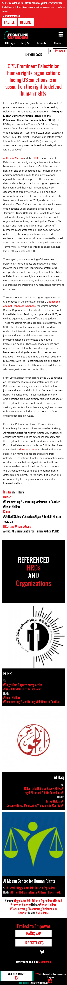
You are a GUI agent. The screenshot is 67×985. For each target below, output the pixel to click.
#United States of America (18, 516)
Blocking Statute (28, 449)
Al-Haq (7, 158)
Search (57, 43)
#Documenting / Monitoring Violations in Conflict (31, 502)
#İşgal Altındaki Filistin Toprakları (32, 901)
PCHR (36, 158)
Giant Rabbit (44, 962)
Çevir (62, 51)
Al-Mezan (17, 158)
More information (11, 16)
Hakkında (41, 43)
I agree (9, 22)
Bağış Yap (25, 43)
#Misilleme (18, 492)
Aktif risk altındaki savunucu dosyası (50, 975)
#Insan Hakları (11, 507)
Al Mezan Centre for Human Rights (31, 531)
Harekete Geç (34, 942)
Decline (25, 22)
